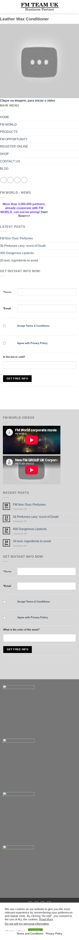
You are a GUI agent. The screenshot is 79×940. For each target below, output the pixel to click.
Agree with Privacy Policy (32, 343)
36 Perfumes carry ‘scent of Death (23, 245)
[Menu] (5, 6)
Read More (46, 919)
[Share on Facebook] (3, 180)
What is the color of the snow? (21, 629)
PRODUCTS (9, 131)
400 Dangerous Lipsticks (17, 253)
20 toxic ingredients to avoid (19, 260)
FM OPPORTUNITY (14, 139)
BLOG (4, 168)
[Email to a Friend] (17, 180)
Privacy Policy (54, 933)
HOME (4, 117)
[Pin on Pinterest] (24, 180)
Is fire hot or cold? (14, 356)
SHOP (4, 154)
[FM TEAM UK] (39, 6)
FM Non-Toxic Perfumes (16, 238)
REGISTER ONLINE (14, 146)
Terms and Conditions (30, 933)
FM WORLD (8, 124)
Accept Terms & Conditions (33, 325)
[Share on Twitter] (10, 180)
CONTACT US (10, 161)
